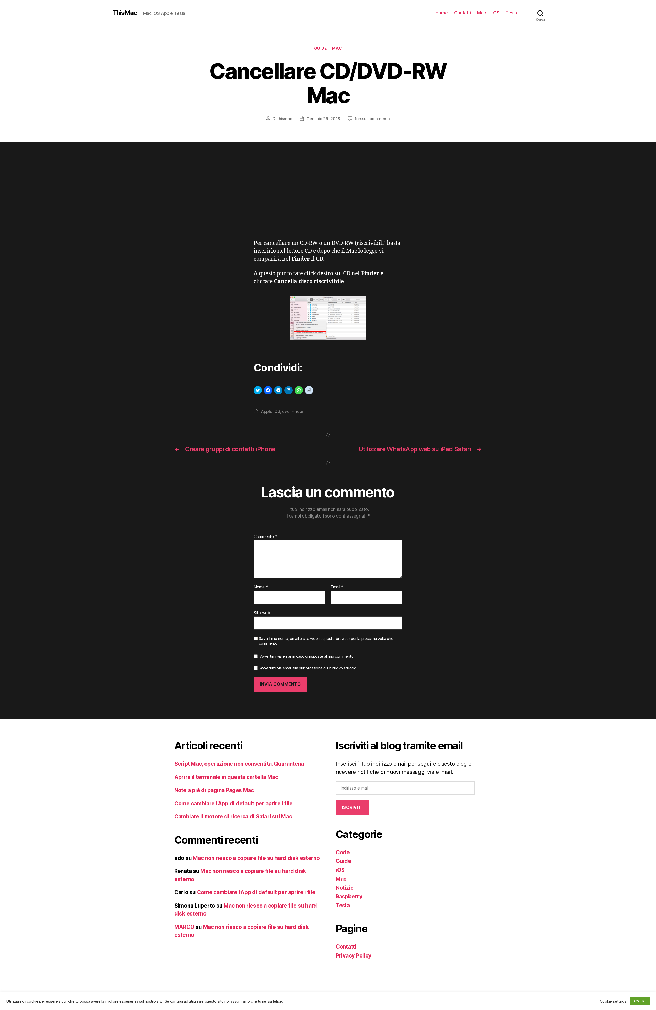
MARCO (184, 927)
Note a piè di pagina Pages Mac (214, 790)
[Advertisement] (328, 201)
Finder (297, 411)
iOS (495, 12)
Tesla (511, 12)
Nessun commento (372, 118)
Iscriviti (352, 807)
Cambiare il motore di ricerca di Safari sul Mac (233, 816)
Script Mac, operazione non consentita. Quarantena (239, 764)
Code (343, 852)
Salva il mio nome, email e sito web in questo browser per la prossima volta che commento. (326, 641)
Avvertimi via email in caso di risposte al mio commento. (307, 656)
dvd (285, 411)
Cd (277, 411)
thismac (284, 118)
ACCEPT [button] (640, 1001)
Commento (265, 536)
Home (441, 12)
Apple (266, 411)
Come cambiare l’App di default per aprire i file (233, 803)
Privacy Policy (353, 955)
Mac (481, 12)
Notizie (345, 888)
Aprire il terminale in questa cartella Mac (226, 777)
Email (337, 587)
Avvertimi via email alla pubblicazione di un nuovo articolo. (308, 668)
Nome (261, 587)
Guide (320, 48)
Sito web (262, 612)
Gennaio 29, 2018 (323, 118)
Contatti (462, 12)
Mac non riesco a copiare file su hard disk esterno (256, 858)
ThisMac (125, 13)
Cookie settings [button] (613, 1001)
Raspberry (349, 896)
